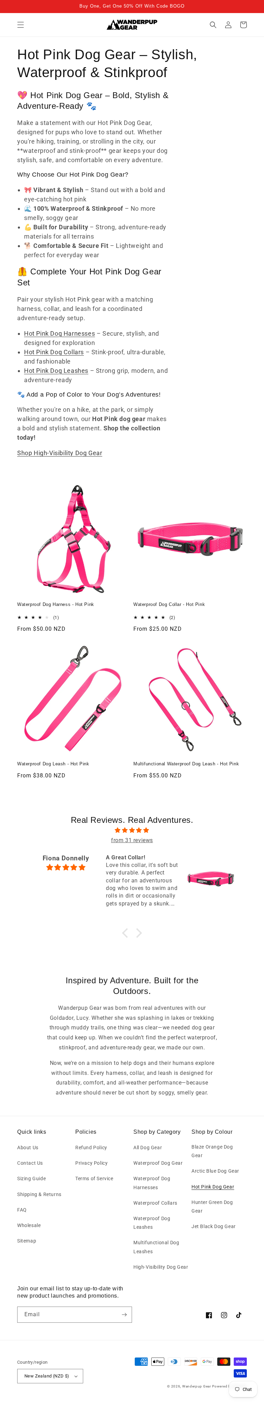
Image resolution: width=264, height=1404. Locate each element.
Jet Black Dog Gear (213, 1226)
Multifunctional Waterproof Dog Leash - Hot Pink (186, 763)
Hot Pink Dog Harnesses (59, 333)
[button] (20, 24)
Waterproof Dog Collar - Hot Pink (169, 604)
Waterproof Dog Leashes (151, 1223)
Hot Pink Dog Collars (54, 352)
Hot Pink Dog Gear (212, 1187)
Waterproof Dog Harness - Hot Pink (55, 604)
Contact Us (30, 1163)
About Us (27, 1147)
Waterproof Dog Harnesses (151, 1183)
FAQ (22, 1210)
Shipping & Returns (39, 1194)
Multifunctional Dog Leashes (156, 1247)
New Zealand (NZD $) (46, 1376)
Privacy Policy (91, 1163)
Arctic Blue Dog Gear (215, 1171)
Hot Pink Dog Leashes (56, 370)
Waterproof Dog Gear (158, 1163)
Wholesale (29, 1225)
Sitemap (26, 1241)
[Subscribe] (124, 1315)
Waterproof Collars (155, 1203)
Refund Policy (91, 1147)
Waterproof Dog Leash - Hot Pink (53, 763)
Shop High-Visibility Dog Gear (59, 453)
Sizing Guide (31, 1178)
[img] (132, 830)
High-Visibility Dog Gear (160, 1267)
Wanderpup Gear (196, 1386)
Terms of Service (94, 1178)
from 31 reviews (132, 840)
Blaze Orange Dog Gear (212, 1151)
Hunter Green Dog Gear (212, 1206)
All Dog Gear (147, 1147)
